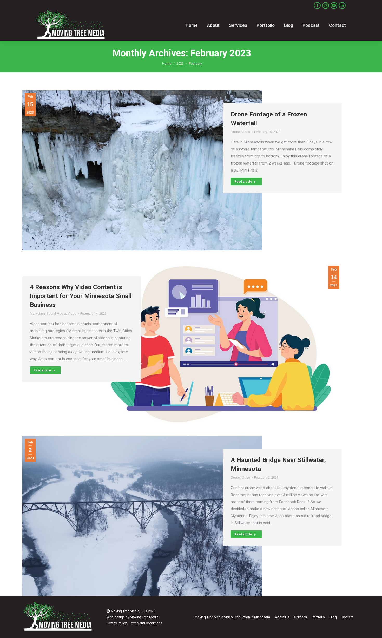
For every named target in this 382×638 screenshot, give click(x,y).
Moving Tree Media (144, 617)
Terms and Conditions (145, 623)
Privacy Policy (117, 623)
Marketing (37, 313)
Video (245, 132)
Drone (235, 132)
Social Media (56, 313)
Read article (243, 181)
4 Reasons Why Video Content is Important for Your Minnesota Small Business (80, 296)
